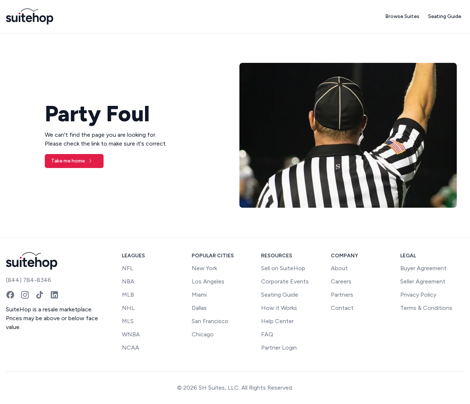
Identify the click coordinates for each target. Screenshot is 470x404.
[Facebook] (10, 294)
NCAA (130, 347)
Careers (341, 281)
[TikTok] (39, 294)
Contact (342, 307)
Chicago (203, 334)
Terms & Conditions (426, 307)
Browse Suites (402, 16)
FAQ (267, 334)
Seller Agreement (422, 281)
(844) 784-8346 (28, 279)
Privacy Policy (418, 294)
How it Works (279, 307)
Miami (199, 294)
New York (204, 268)
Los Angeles (208, 281)
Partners (342, 294)
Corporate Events (285, 281)
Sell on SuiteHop (283, 268)
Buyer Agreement (423, 268)
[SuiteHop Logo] (29, 16)
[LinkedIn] (54, 294)
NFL (127, 268)
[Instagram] (25, 294)
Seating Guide (444, 16)
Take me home (68, 161)
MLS (128, 321)
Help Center (277, 321)
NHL (128, 307)
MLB (128, 294)
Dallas (199, 307)
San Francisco (210, 321)
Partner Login (279, 347)
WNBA (131, 334)
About (339, 268)
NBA (128, 281)
